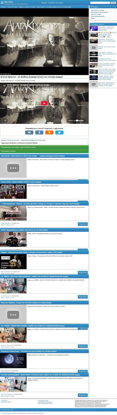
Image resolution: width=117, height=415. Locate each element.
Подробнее (83, 224)
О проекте (51, 3)
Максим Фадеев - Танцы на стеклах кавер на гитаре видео (26, 302)
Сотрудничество (43, 400)
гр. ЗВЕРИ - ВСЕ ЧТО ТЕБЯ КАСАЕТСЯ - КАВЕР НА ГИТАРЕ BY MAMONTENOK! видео (34, 276)
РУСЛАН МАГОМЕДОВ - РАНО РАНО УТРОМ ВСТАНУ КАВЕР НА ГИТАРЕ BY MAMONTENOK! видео (40, 375)
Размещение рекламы (45, 402)
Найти (113, 2)
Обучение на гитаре (97, 10)
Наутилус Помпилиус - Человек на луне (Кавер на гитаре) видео (29, 351)
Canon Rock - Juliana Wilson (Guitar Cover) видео (21, 182)
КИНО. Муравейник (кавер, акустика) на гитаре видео (24, 230)
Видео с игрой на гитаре (7, 225)
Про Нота (8, 2)
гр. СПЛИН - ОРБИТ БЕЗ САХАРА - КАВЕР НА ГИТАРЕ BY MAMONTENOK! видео (33, 326)
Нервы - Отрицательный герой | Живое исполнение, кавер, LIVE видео (32, 252)
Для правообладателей (45, 403)
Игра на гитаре (96, 14)
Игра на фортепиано (98, 16)
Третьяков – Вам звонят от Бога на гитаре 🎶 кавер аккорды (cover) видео (33, 156)
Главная (44, 3)
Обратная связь (6, 402)
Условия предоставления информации (13, 413)
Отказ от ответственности (35, 413)
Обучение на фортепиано (99, 12)
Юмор (93, 18)
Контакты (59, 3)
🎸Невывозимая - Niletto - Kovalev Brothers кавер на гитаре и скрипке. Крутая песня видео (40, 204)
